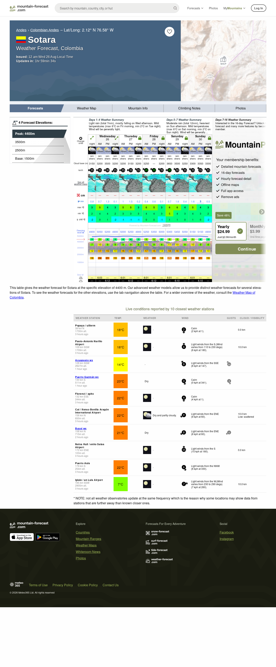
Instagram (227, 538)
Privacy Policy (63, 585)
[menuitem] (35, 108)
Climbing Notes (189, 108)
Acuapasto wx (84, 360)
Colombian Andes (44, 30)
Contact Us (111, 585)
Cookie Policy (88, 585)
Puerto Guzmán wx (87, 377)
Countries (83, 532)
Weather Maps (86, 545)
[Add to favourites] (169, 32)
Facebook (227, 532)
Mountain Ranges (88, 538)
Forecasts (193, 8)
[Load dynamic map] (223, 61)
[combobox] (117, 8)
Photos (213, 8)
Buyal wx (81, 428)
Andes (21, 30)
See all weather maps (80, 183)
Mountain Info (138, 108)
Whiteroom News (88, 551)
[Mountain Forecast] (29, 8)
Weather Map (86, 108)
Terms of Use (38, 585)
